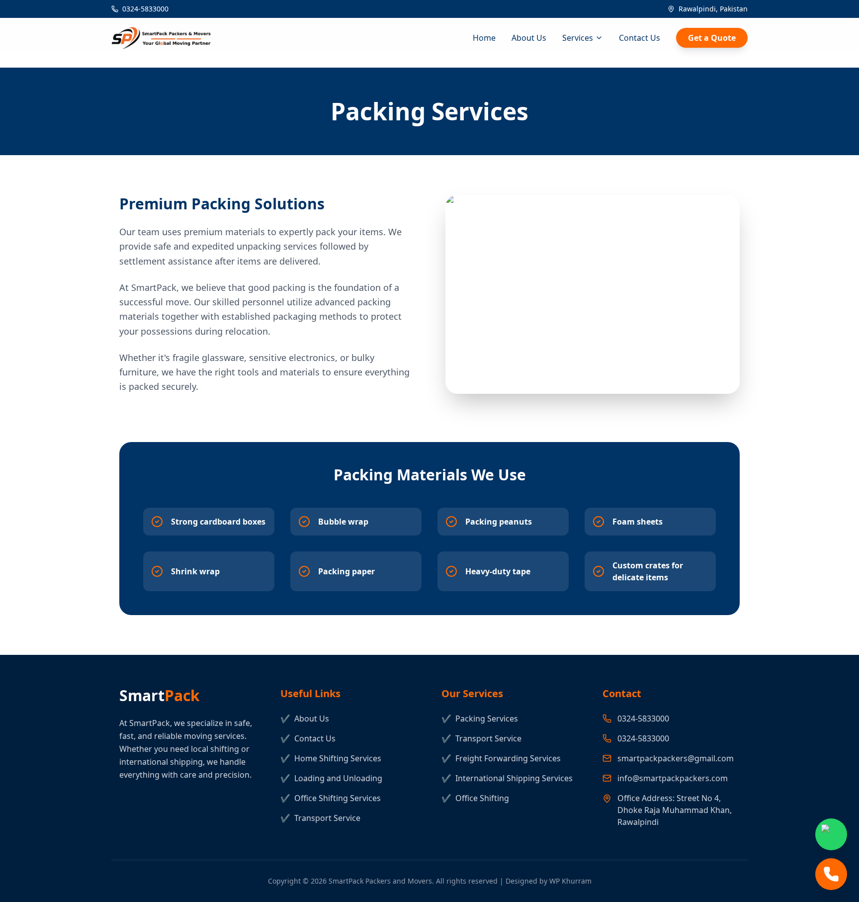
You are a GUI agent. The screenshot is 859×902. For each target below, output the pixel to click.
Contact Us (639, 37)
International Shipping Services (507, 778)
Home (484, 37)
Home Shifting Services (330, 758)
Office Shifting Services (330, 798)
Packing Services (479, 718)
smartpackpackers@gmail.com (675, 758)
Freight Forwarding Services (501, 758)
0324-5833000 (145, 8)
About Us (529, 37)
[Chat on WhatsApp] (831, 834)
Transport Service (320, 817)
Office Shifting (475, 798)
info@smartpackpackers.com (672, 778)
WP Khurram (570, 881)
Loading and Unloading (331, 778)
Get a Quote (712, 37)
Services (577, 37)
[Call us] (831, 874)
